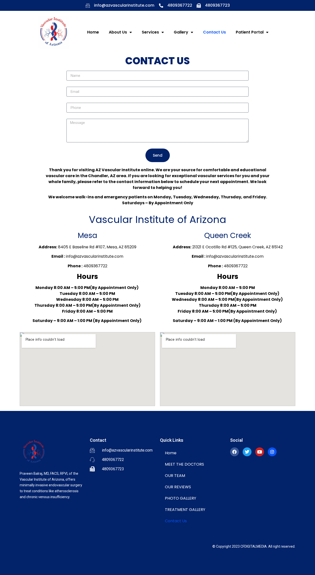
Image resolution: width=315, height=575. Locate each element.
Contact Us (214, 32)
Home (93, 32)
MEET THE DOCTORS (184, 464)
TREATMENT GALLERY (185, 509)
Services (150, 32)
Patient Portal (250, 32)
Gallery (181, 32)
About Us (118, 32)
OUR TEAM (175, 475)
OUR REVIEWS (178, 487)
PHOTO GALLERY (180, 498)
